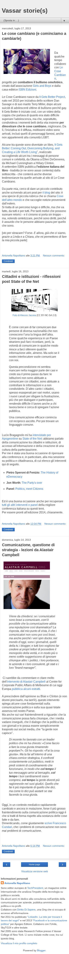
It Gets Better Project (52, 96)
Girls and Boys (42, 85)
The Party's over (32, 482)
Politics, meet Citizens (29, 488)
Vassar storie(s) (25, 10)
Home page (34, 864)
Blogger (41, 950)
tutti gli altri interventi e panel (20, 504)
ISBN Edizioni (27, 89)
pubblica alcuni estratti (26, 688)
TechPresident (35, 888)
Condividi (8, 261)
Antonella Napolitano (17, 883)
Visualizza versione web (34, 871)
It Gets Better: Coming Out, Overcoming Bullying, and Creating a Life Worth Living (32, 148)
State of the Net (32, 438)
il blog (46, 192)
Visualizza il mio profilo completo (19, 943)
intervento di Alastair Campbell (26, 681)
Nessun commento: (54, 255)
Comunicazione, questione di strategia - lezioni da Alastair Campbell (28, 550)
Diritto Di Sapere (26, 909)
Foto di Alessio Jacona (25, 315)
